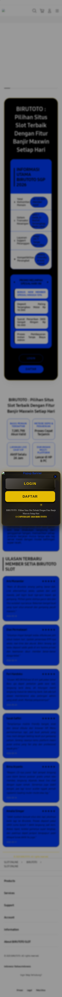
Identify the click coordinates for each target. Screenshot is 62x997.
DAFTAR (30, 496)
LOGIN (30, 483)
